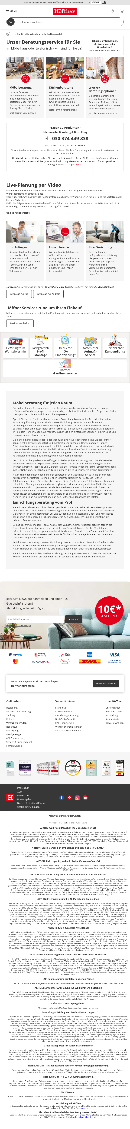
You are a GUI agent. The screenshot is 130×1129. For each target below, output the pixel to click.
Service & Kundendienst (19, 741)
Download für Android (48, 293)
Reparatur (11, 726)
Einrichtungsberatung (67, 715)
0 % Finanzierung (15, 738)
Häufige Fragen (14, 734)
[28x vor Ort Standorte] (112, 11)
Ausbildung (112, 715)
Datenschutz (24, 795)
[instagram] (77, 797)
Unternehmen (113, 707)
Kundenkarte (112, 719)
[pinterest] (69, 797)
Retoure (10, 719)
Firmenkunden (14, 745)
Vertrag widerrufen (16, 722)
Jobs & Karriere (114, 711)
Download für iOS (19, 293)
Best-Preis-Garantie (65, 719)
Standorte (60, 707)
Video (78, 164)
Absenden (73, 619)
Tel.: (65, 138)
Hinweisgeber (24, 799)
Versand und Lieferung (18, 711)
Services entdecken (20, 323)
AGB (19, 791)
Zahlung (10, 715)
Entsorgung (12, 730)
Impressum (23, 787)
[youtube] (85, 797)
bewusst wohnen (115, 722)
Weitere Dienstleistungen (68, 726)
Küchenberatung (64, 711)
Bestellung (12, 707)
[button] (10, 11)
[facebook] (61, 797)
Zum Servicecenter (106, 683)
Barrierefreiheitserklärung (31, 803)
